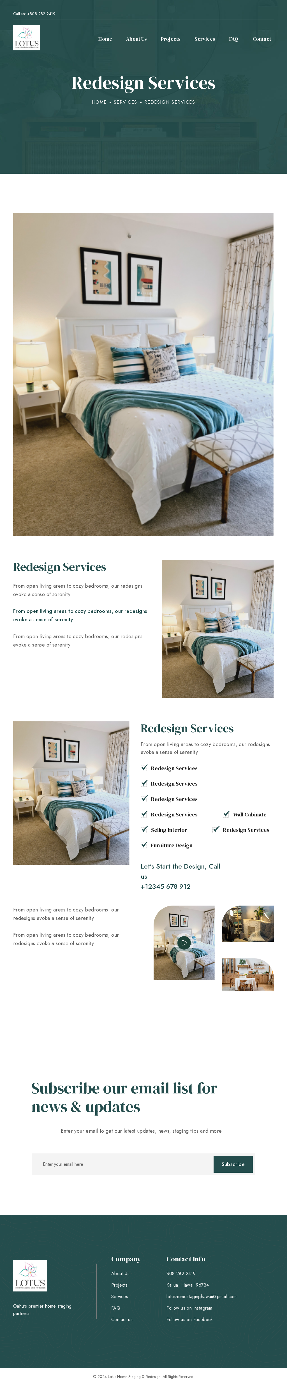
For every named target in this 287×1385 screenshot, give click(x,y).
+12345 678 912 (166, 886)
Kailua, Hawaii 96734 (187, 1285)
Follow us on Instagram (189, 1308)
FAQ (234, 38)
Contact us (122, 1319)
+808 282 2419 (41, 14)
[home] (26, 38)
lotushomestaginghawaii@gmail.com (201, 1296)
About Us (136, 38)
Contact (262, 38)
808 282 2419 (181, 1273)
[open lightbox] (184, 943)
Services (205, 38)
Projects (171, 38)
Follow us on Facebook (189, 1319)
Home (105, 38)
